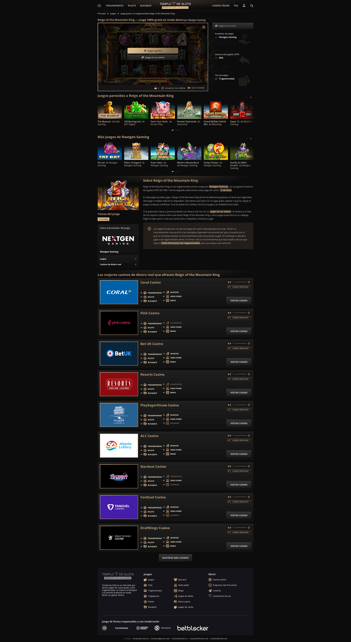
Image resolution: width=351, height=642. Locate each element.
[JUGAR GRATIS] (110, 109)
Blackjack (146, 5)
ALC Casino (149, 436)
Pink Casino (149, 313)
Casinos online (221, 5)
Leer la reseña (197, 87)
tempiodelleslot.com (199, 638)
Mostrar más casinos (175, 557)
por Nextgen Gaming (195, 20)
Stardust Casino (153, 466)
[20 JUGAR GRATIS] (189, 150)
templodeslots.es (180, 638)
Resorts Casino (152, 374)
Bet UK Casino (151, 344)
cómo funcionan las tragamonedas (180, 243)
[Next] (250, 97)
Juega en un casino (227, 26)
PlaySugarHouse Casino (159, 405)
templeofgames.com (160, 638)
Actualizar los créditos (175, 88)
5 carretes (226, 190)
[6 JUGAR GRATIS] (136, 150)
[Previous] (246, 97)
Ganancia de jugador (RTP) (227, 54)
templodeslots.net (219, 638)
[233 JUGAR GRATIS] (136, 109)
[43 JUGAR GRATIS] (163, 109)
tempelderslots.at (141, 638)
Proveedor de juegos (224, 33)
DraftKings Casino (155, 528)
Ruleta (132, 5)
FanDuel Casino (153, 497)
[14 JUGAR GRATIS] (242, 109)
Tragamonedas (115, 5)
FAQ (236, 5)
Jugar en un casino (220, 211)
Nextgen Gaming (218, 186)
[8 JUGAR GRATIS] (242, 150)
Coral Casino (150, 282)
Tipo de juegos (221, 75)
